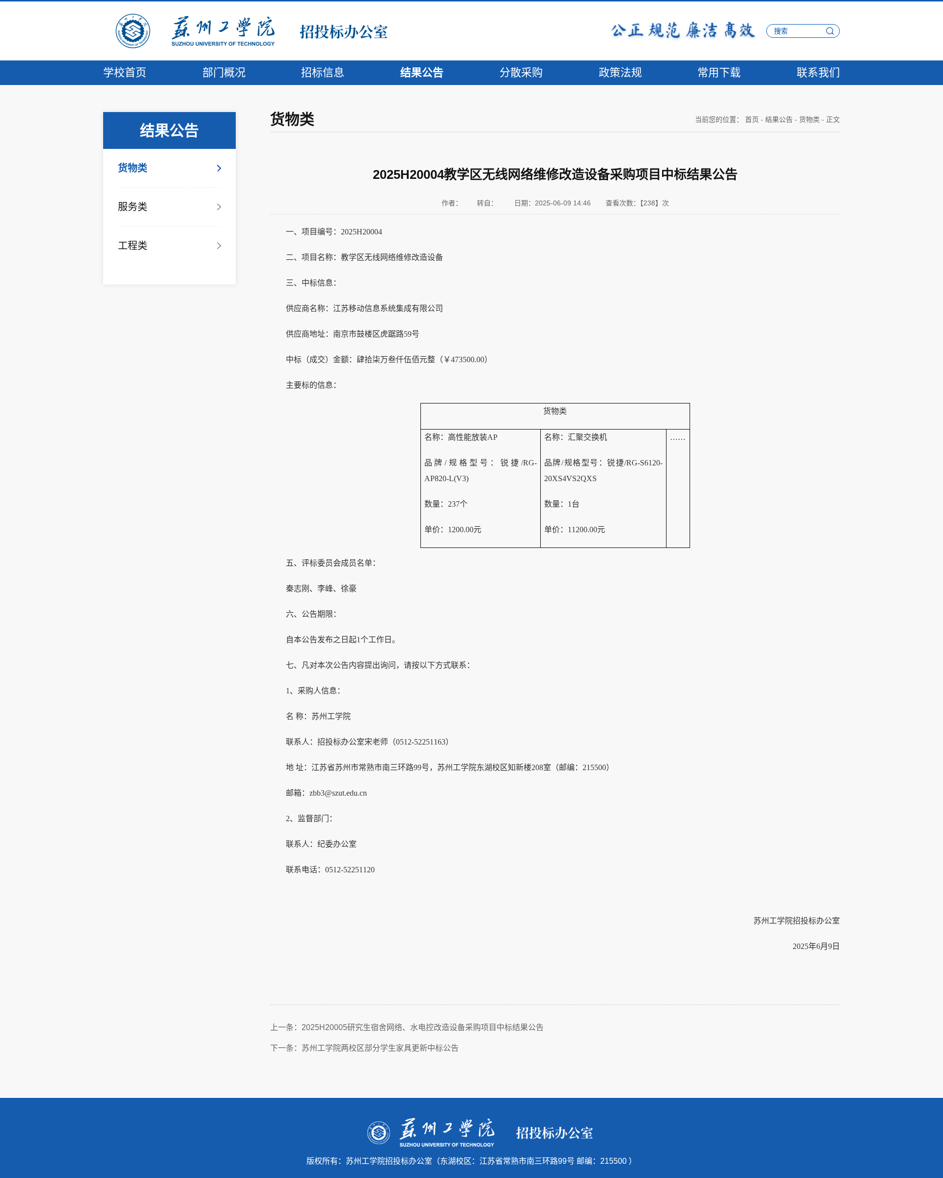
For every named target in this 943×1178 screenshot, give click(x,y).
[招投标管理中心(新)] (245, 30)
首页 (752, 119)
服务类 (132, 206)
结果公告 (779, 119)
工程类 (132, 245)
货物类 (132, 168)
